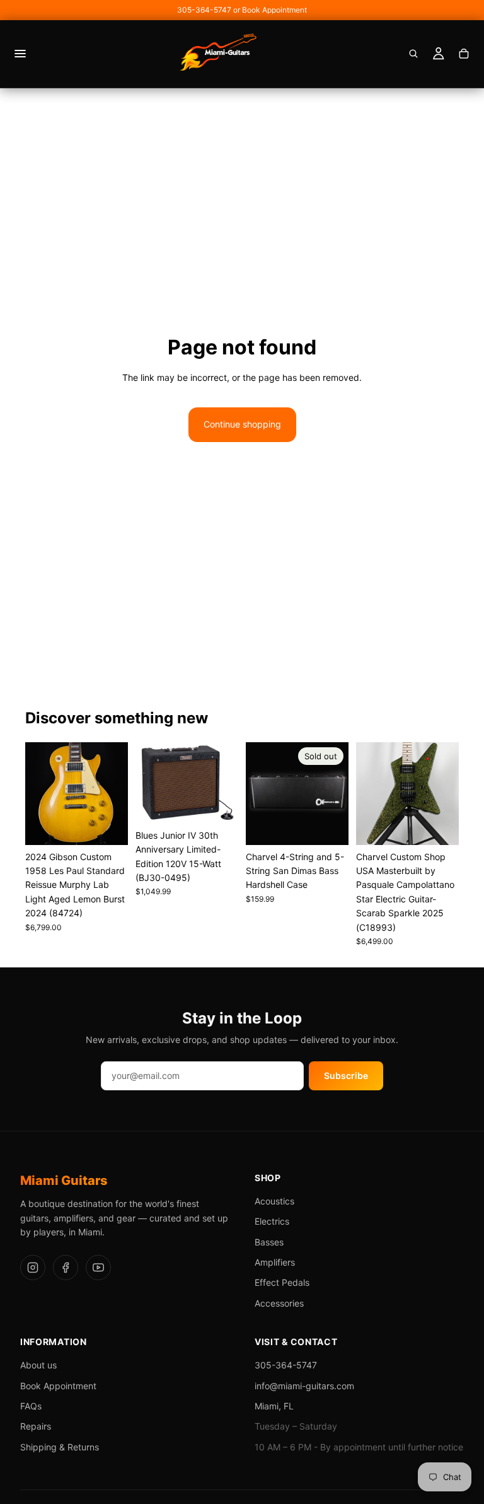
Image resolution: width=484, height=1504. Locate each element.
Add (119, 825)
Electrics (272, 1221)
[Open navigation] (20, 53)
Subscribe (346, 1075)
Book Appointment (58, 1385)
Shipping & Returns (59, 1447)
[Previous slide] (39, 793)
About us (38, 1365)
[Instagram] (32, 1267)
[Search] (413, 53)
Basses (269, 1242)
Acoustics (274, 1201)
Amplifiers (275, 1262)
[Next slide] (114, 793)
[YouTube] (98, 1267)
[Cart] (463, 53)
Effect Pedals (282, 1282)
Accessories (279, 1303)
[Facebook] (65, 1267)
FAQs (31, 1406)
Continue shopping (242, 424)
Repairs (35, 1426)
